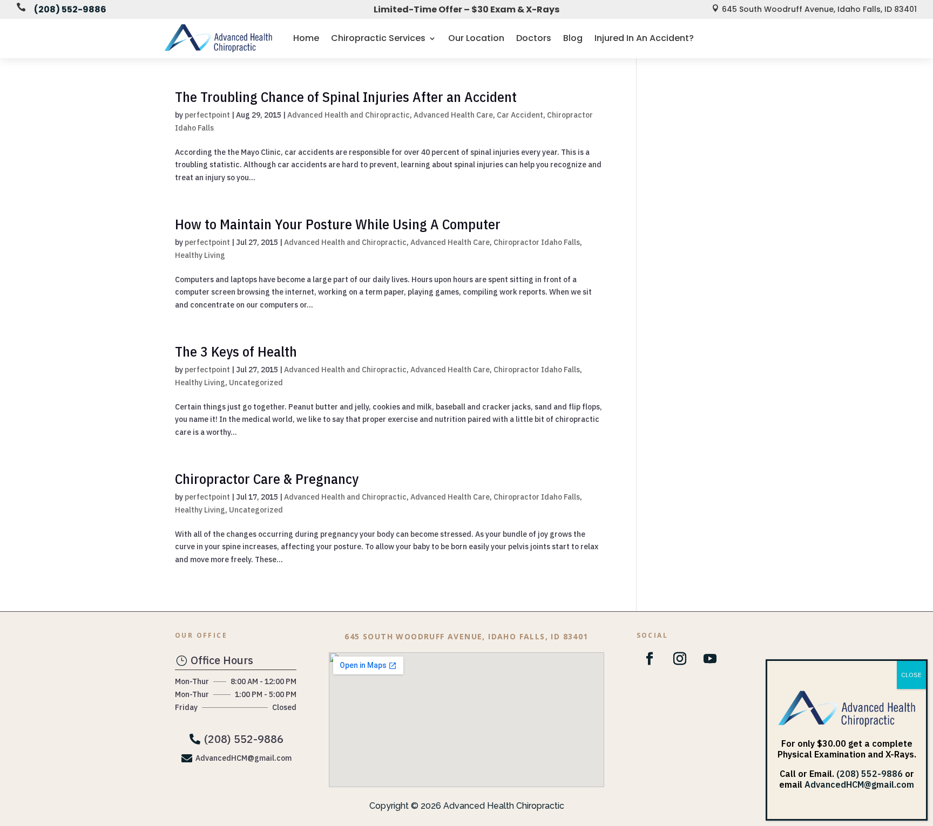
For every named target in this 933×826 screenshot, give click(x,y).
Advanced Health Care (453, 115)
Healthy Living (200, 255)
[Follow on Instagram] (680, 659)
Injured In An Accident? (644, 38)
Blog (573, 38)
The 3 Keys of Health (236, 351)
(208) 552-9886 (70, 9)
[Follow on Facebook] (649, 659)
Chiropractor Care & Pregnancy (267, 478)
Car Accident (520, 115)
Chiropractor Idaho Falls (536, 242)
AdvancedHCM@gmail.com (859, 784)
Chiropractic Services (378, 38)
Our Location (476, 38)
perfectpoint (207, 115)
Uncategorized (256, 382)
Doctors (533, 38)
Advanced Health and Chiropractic (348, 115)
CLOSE (911, 675)
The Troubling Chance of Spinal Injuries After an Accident (346, 96)
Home (306, 38)
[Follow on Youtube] (710, 659)
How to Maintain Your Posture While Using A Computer (338, 224)
